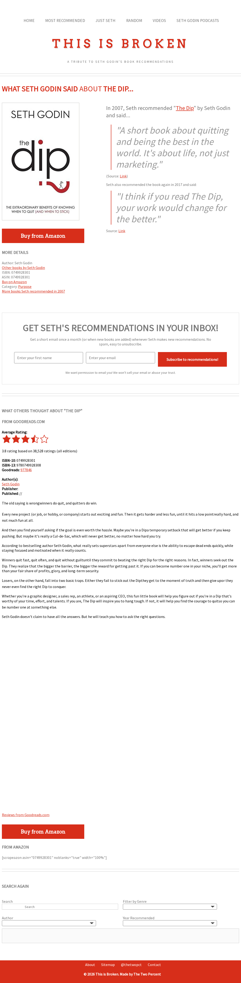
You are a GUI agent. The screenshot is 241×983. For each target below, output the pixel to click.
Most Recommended (65, 20)
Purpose (25, 286)
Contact (154, 964)
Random (134, 20)
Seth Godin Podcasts (198, 20)
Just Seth (105, 20)
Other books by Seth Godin (23, 267)
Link (123, 176)
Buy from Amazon (43, 236)
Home (29, 20)
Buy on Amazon (14, 281)
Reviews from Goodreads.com (25, 814)
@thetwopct (131, 964)
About (90, 964)
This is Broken (120, 43)
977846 (26, 469)
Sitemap (108, 964)
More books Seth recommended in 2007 (33, 291)
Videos (159, 20)
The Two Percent (147, 974)
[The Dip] (40, 219)
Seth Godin (11, 484)
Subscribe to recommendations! (192, 359)
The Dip (185, 108)
